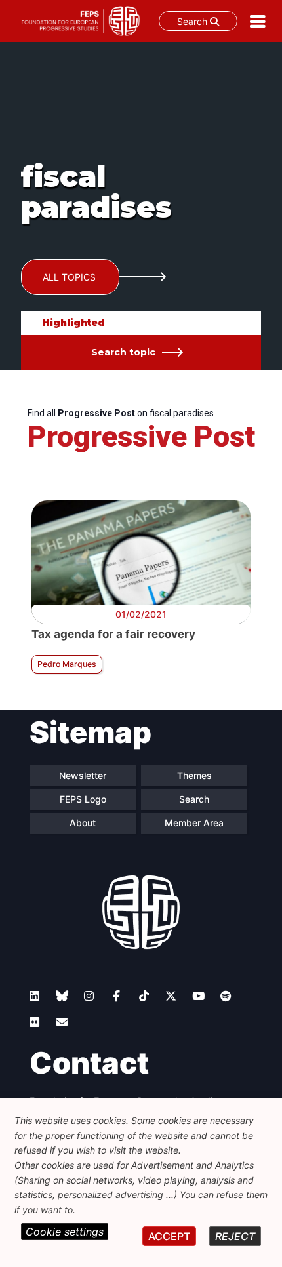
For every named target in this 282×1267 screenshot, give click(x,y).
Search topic (123, 352)
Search (193, 21)
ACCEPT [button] (169, 1236)
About (83, 822)
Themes (194, 775)
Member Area (194, 822)
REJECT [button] (235, 1236)
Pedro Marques (66, 664)
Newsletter (82, 775)
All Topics (69, 277)
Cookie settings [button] (65, 1231)
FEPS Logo (83, 799)
